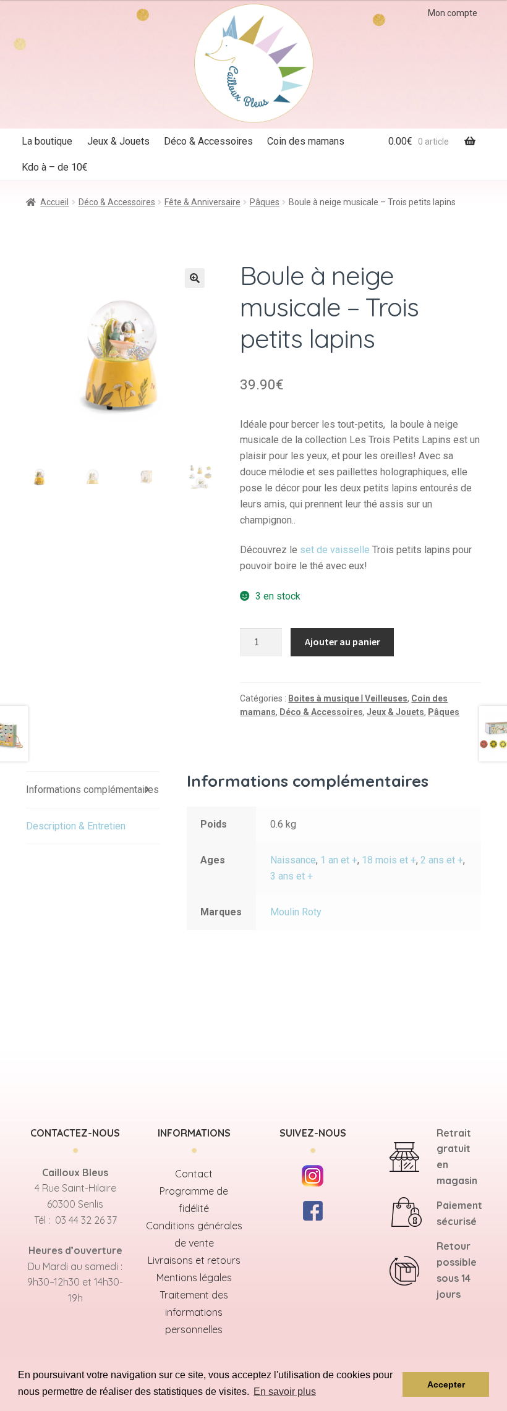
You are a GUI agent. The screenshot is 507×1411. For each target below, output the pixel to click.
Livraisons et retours (194, 1260)
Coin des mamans (305, 141)
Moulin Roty (296, 912)
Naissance (293, 860)
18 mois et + (389, 860)
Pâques (264, 202)
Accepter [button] (446, 1384)
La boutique (47, 141)
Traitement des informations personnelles (194, 1312)
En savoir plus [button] (285, 1391)
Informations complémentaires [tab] (92, 789)
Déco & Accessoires (208, 141)
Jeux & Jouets (118, 141)
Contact (194, 1173)
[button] (195, 278)
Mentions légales (194, 1277)
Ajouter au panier (342, 641)
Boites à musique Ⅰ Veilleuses (347, 698)
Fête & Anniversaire (202, 202)
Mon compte (452, 13)
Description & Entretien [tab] (76, 826)
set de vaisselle (335, 550)
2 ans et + (441, 860)
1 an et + (338, 860)
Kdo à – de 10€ (55, 167)
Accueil (54, 202)
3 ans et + (291, 876)
